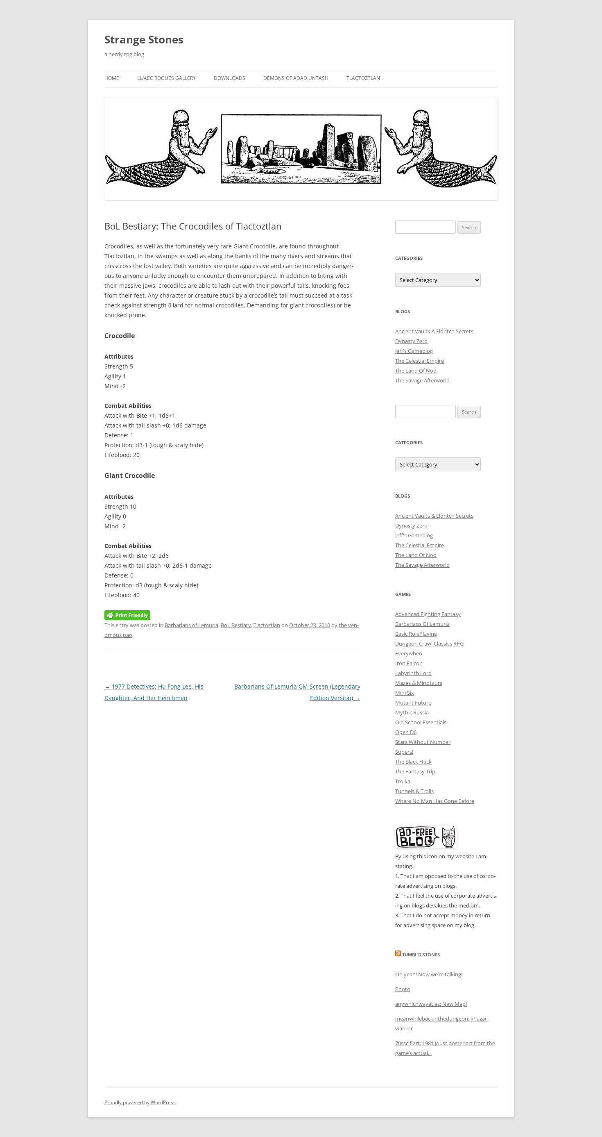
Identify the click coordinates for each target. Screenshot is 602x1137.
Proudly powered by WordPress (140, 1102)
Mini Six (404, 692)
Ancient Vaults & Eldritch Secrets (434, 331)
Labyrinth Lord (413, 673)
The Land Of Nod (416, 370)
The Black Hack (413, 761)
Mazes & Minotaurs (418, 683)
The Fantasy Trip (415, 771)
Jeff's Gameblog (414, 351)
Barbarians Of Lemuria (422, 624)
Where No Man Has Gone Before (434, 801)
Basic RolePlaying (416, 633)
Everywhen (408, 653)
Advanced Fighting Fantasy (428, 614)
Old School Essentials (420, 722)
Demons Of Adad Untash (295, 78)
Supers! (404, 751)
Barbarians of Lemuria (191, 625)
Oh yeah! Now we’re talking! (428, 974)
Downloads (229, 78)
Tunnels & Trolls (414, 791)
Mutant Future (413, 702)
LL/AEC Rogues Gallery (166, 78)
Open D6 (405, 732)
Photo (402, 989)
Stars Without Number (422, 742)
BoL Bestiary (236, 625)
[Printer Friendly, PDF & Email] (127, 615)
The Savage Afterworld (422, 380)
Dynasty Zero (411, 341)
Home (111, 78)
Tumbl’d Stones (421, 954)
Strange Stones (143, 39)
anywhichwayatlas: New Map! (431, 1003)
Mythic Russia (412, 712)
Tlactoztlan (363, 78)
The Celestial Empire (419, 360)
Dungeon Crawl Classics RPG (429, 643)
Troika (402, 781)
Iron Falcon (409, 663)
